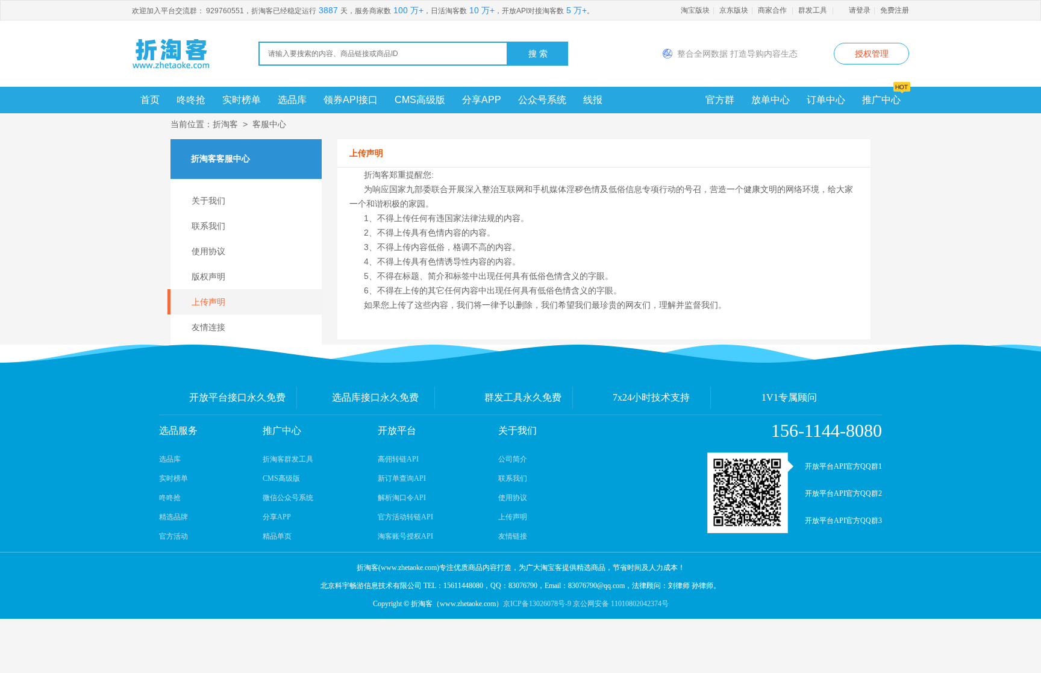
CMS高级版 (420, 100)
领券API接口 (351, 100)
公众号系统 (542, 100)
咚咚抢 (191, 100)
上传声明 (208, 302)
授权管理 (872, 53)
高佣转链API (398, 459)
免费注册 (894, 10)
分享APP (481, 100)
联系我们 (208, 226)
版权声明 (208, 276)
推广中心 (881, 100)
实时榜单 (241, 100)
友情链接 (512, 536)
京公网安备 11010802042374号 (621, 603)
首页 (150, 100)
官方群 (719, 100)
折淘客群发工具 (288, 459)
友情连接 (208, 327)
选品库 (292, 100)
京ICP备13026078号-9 (537, 603)
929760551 (225, 11)
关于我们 (208, 200)
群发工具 (812, 10)
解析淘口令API (402, 497)
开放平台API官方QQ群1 (843, 466)
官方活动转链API (405, 517)
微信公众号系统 (288, 497)
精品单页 (277, 536)
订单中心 (826, 100)
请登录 (860, 10)
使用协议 (208, 251)
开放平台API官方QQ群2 (843, 493)
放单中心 (770, 100)
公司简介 (512, 459)
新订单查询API (402, 478)
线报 (592, 100)
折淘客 (225, 124)
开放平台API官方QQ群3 (843, 520)
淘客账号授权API (405, 536)
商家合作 (772, 10)
